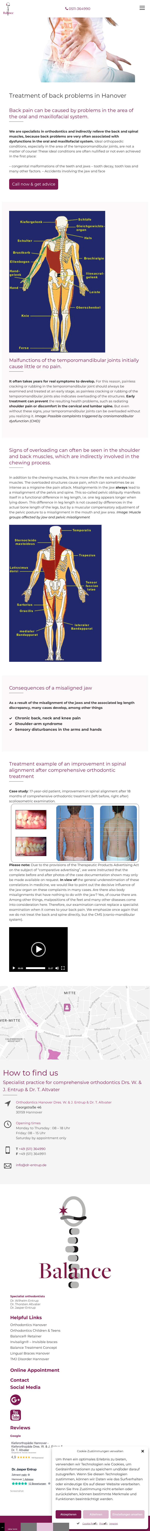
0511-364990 (79, 8)
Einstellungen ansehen (127, 1514)
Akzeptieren (68, 1514)
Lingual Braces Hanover (30, 1353)
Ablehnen (96, 1514)
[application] (38, 949)
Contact (19, 1380)
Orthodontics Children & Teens (35, 1331)
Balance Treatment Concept (33, 1348)
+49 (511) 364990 (32, 1149)
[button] (143, 1451)
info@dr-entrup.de (31, 1165)
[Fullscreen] (63, 968)
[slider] (35, 968)
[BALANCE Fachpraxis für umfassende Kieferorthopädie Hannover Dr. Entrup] (8, 8)
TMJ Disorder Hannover (29, 1359)
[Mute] (57, 968)
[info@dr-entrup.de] (45, 1527)
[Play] (14, 968)
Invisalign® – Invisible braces (33, 1342)
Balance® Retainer (26, 1336)
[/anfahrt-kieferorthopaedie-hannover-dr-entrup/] (61, 1527)
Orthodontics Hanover (28, 1325)
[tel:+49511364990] (29, 1527)
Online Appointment (34, 1370)
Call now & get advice (33, 184)
